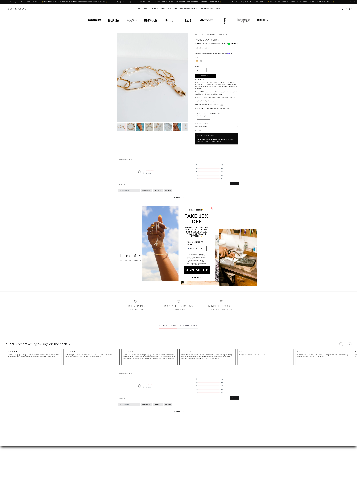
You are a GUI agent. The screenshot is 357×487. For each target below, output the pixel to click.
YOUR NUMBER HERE (195, 243)
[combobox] (189, 248)
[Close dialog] (212, 208)
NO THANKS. (196, 277)
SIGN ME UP (197, 270)
